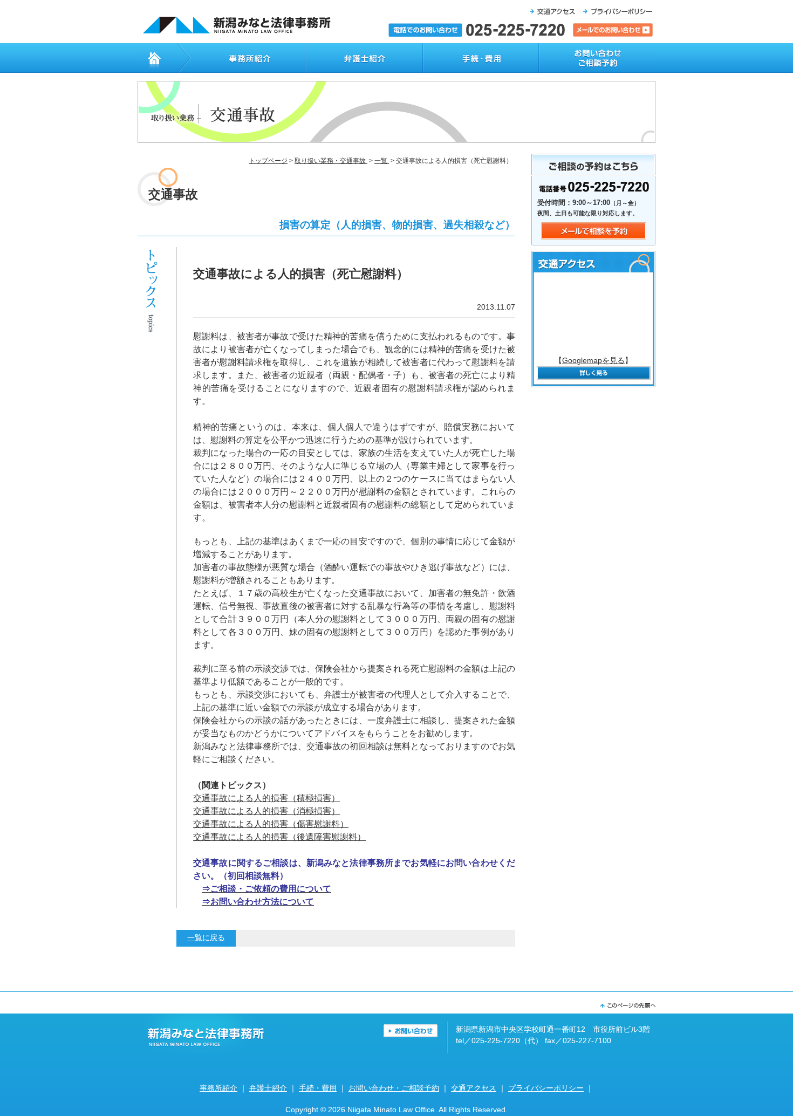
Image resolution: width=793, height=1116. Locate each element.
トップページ (157, 58)
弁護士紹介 (364, 58)
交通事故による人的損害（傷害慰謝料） (270, 824)
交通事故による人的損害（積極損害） (266, 798)
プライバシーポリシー (546, 1088)
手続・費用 (480, 58)
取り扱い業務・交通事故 (331, 161)
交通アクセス (473, 1088)
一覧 (381, 161)
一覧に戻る (206, 938)
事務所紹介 (241, 58)
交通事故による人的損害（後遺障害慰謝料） (279, 836)
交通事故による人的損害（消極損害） (266, 811)
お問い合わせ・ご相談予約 (597, 58)
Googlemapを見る (593, 361)
